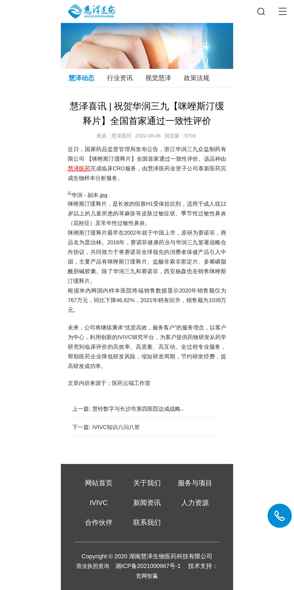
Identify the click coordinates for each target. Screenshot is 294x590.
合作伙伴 (99, 522)
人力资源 (195, 502)
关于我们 (147, 483)
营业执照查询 (92, 566)
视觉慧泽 (158, 77)
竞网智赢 (147, 576)
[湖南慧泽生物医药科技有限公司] (123, 6)
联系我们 (147, 522)
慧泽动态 (81, 77)
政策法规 (196, 77)
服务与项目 (195, 483)
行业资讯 (120, 77)
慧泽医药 (79, 168)
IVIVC (99, 502)
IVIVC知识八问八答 (116, 427)
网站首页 (99, 483)
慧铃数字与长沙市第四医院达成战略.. (138, 409)
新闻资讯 (147, 502)
